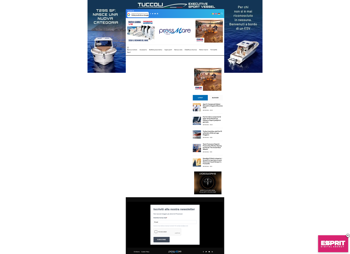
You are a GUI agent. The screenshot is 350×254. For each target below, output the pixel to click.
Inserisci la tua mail (160, 218)
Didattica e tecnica (191, 50)
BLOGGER (215, 98)
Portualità (213, 50)
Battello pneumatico (155, 50)
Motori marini (203, 50)
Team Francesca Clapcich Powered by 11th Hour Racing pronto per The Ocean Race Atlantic (212, 146)
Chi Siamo (137, 252)
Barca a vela (178, 50)
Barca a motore (132, 50)
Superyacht (168, 50)
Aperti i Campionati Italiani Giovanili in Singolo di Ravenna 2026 (213, 105)
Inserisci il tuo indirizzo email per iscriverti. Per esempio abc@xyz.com (170, 226)
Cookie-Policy (145, 252)
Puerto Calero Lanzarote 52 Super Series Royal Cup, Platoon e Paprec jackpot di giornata (212, 119)
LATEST (200, 98)
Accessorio (143, 50)
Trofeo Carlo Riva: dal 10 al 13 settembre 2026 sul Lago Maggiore (212, 133)
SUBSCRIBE (161, 239)
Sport (129, 52)
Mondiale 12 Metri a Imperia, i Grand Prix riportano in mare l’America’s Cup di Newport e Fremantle (212, 161)
